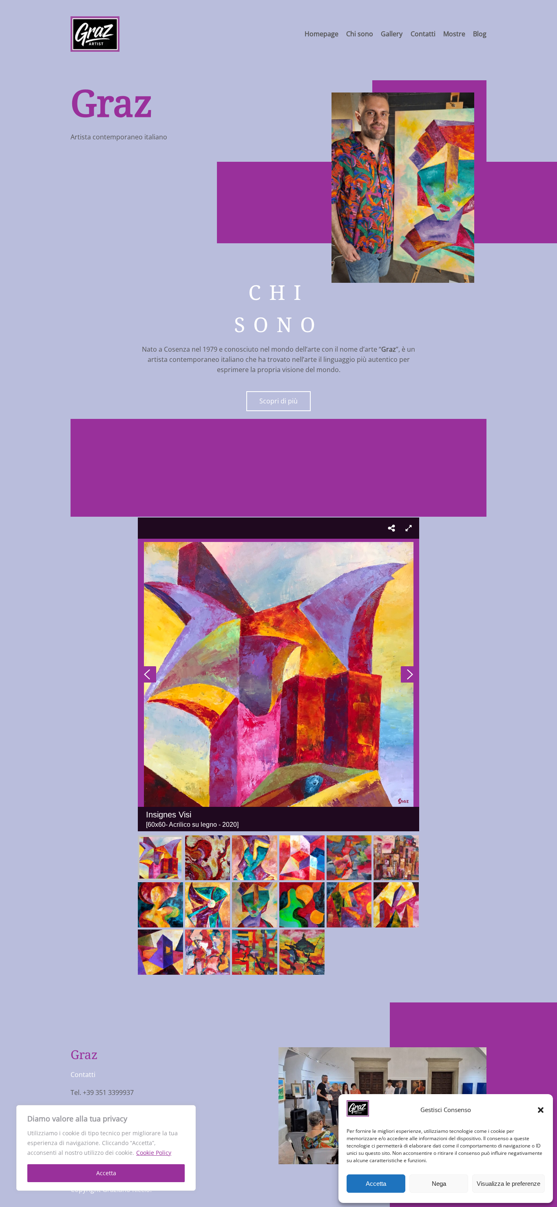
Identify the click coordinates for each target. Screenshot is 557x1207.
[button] (541, 1110)
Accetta (106, 1173)
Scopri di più (278, 400)
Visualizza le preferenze (508, 1183)
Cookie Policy (153, 1152)
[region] (106, 1148)
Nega (439, 1183)
